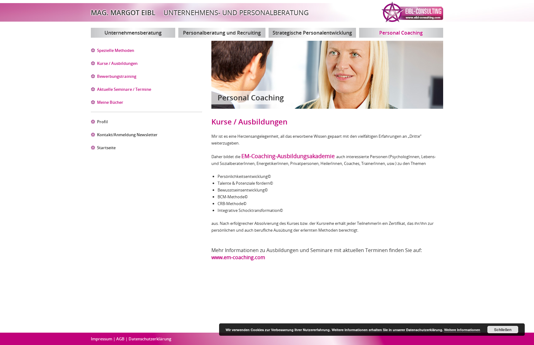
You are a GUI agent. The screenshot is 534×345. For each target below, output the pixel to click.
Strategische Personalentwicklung (312, 32)
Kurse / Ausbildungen (117, 63)
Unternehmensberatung (133, 32)
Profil (102, 121)
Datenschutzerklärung (150, 339)
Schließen (502, 329)
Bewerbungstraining (116, 76)
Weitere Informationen (462, 329)
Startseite (106, 147)
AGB (120, 339)
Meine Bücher (110, 102)
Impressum (102, 339)
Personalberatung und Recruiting (222, 32)
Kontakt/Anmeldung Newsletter (127, 134)
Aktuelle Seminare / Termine (124, 89)
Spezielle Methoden (115, 50)
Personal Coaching (401, 32)
